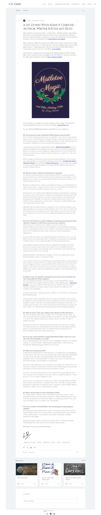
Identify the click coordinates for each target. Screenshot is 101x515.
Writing (39, 442)
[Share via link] (34, 447)
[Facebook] (47, 514)
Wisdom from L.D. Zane (29, 442)
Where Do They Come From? (73, 479)
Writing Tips (46, 442)
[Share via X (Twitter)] (27, 447)
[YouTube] (51, 514)
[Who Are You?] (26, 469)
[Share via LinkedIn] (31, 447)
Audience (25, 10)
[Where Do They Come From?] (74, 469)
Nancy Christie (66, 442)
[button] (83, 10)
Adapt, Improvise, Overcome (48, 479)
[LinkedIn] (54, 514)
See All (83, 460)
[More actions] (77, 21)
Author (59, 442)
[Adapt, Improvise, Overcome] (50, 469)
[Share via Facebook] (24, 447)
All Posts (18, 10)
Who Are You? (23, 478)
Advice (53, 442)
